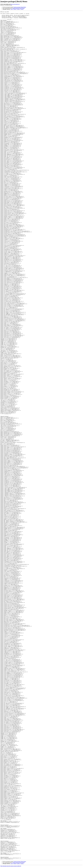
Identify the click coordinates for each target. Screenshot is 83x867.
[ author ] (22, 9)
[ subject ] (18, 9)
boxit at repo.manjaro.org (15, 4)
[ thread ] (14, 9)
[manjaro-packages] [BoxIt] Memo (20, 7)
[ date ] (12, 9)
